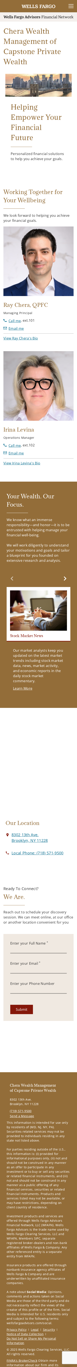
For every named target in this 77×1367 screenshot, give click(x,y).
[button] (20, 338)
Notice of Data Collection (25, 1334)
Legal (35, 1330)
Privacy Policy (17, 1330)
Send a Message (22, 1116)
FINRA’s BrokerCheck (22, 1361)
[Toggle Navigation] (71, 6)
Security (49, 1330)
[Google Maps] (38, 766)
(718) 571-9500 (20, 1111)
